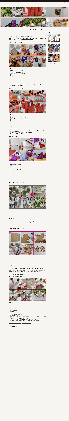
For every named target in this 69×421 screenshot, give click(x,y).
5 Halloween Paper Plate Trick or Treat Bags (54, 53)
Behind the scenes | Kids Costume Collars (53, 63)
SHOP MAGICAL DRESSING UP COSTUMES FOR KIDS (17, 324)
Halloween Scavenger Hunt (53, 43)
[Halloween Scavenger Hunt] (54, 38)
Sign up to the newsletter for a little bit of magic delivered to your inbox (34, 0)
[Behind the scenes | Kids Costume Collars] (54, 58)
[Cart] (67, 5)
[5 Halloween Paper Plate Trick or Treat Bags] (54, 48)
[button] (29, 5)
